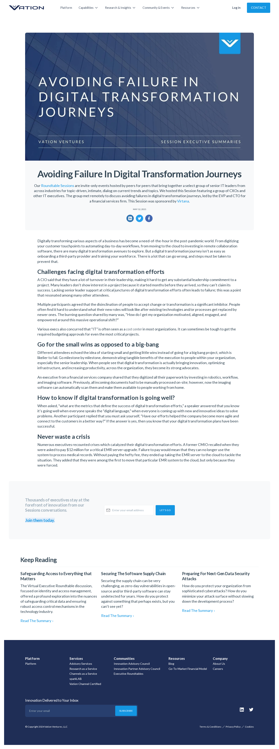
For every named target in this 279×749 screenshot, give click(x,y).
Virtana (183, 201)
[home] (30, 7)
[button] (88, 8)
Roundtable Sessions (57, 185)
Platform (66, 7)
